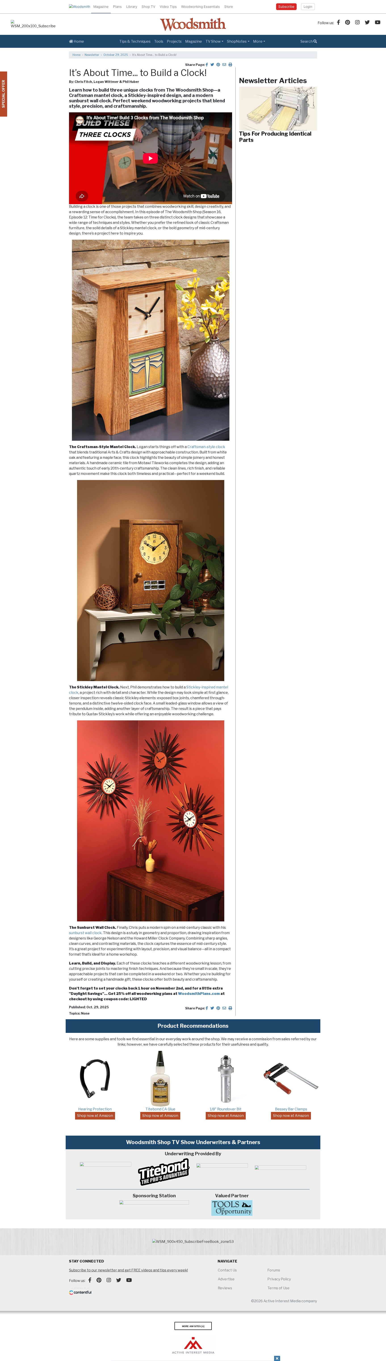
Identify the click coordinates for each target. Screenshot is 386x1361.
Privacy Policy (279, 1279)
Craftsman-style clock (206, 447)
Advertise (226, 1279)
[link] (33, 24)
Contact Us (227, 1270)
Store (228, 6)
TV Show (213, 41)
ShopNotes (237, 41)
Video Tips (168, 6)
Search (306, 41)
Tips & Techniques (135, 41)
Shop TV (148, 6)
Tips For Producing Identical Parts (275, 136)
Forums (273, 1270)
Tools (158, 41)
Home (78, 41)
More (257, 41)
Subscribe (286, 6)
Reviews (225, 1288)
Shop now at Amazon (95, 1116)
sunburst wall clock (85, 933)
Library (131, 6)
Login (308, 6)
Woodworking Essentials (200, 6)
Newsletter (92, 55)
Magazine (101, 6)
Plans (117, 6)
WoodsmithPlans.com (199, 994)
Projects (174, 41)
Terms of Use (278, 1288)
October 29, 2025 (115, 55)
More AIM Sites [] (193, 1326)
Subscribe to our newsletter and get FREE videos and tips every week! (128, 1270)
